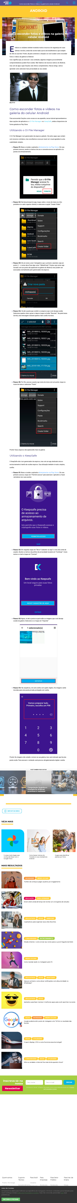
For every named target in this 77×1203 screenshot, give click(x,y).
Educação (29, 898)
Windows (50, 918)
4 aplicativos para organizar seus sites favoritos (40, 922)
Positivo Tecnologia (8, 1183)
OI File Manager (36, 121)
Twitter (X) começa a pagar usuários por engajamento (42, 882)
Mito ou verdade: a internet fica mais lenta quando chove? (43, 1062)
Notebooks (43, 1185)
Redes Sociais (42, 878)
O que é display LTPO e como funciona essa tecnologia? (43, 1042)
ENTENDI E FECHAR (10, 1199)
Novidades (29, 878)
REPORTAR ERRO (14, 811)
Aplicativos (30, 918)
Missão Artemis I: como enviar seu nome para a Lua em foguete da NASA (48, 942)
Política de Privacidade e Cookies (28, 1193)
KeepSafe (48, 121)
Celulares (33, 1183)
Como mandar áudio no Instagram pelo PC (38, 962)
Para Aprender (43, 898)
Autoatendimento (24, 1185)
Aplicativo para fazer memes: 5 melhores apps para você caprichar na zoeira (49, 1002)
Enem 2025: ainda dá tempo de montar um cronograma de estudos (46, 902)
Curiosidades (30, 938)
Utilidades (37, 1039)
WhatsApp (50, 977)
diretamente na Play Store (49, 147)
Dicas (41, 918)
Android (39, 2)
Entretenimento (46, 938)
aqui (62, 1193)
